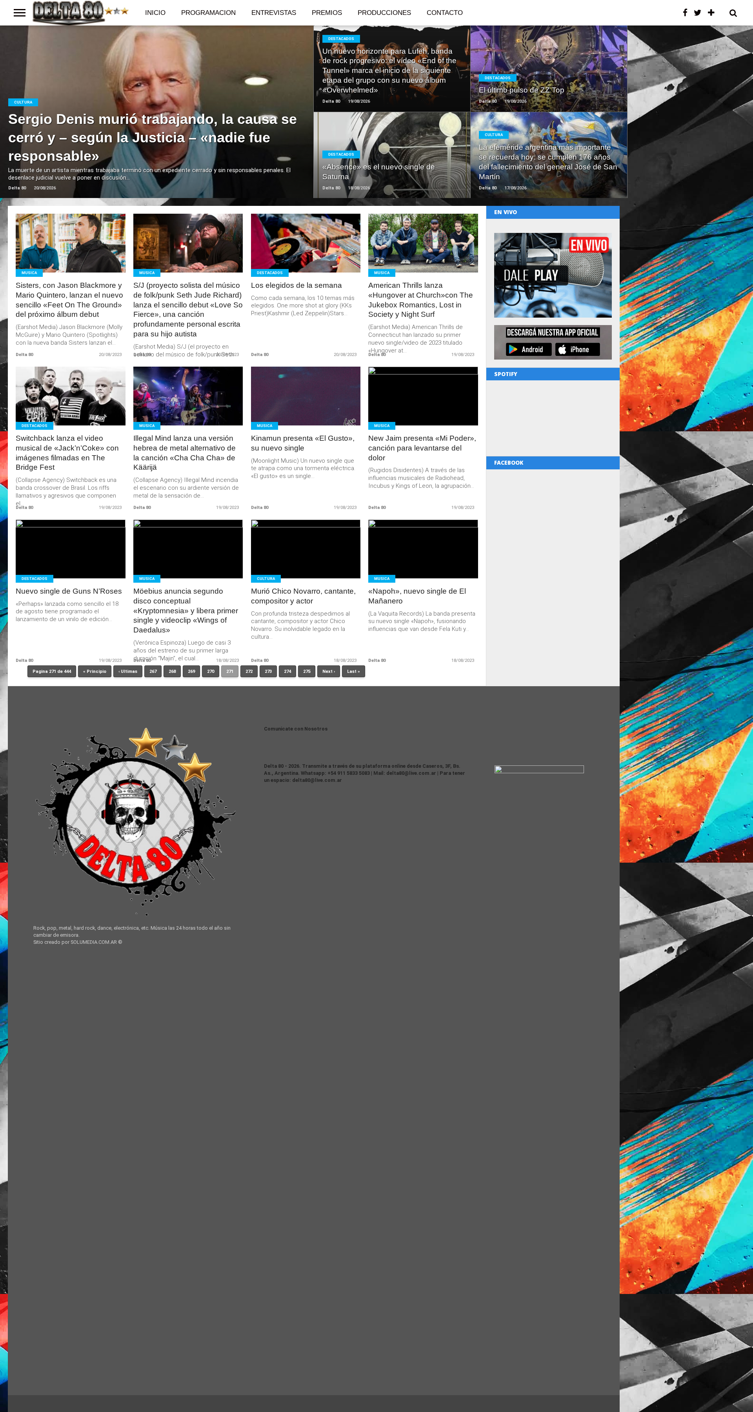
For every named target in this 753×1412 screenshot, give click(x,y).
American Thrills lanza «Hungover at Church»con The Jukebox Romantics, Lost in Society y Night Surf (420, 300)
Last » (353, 671)
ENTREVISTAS (273, 12)
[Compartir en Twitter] (157, 128)
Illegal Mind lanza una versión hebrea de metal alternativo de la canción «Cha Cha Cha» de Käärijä (184, 453)
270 (210, 671)
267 (152, 671)
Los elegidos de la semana (296, 285)
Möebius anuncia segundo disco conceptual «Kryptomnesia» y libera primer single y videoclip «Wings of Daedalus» (185, 610)
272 (249, 671)
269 (191, 671)
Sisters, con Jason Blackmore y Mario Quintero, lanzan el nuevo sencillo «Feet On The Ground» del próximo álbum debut (69, 300)
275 (306, 671)
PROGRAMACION (208, 12)
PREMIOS (327, 12)
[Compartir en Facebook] (141, 128)
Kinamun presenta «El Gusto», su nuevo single (303, 443)
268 (172, 671)
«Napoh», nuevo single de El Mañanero (417, 596)
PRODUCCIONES (384, 12)
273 (268, 671)
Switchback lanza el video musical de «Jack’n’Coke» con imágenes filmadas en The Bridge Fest (67, 453)
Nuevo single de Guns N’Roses (69, 591)
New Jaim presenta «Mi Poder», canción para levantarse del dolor (422, 448)
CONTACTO (445, 12)
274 (287, 671)
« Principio (94, 671)
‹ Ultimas (127, 671)
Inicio (155, 12)
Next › (328, 671)
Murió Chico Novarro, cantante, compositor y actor (303, 596)
